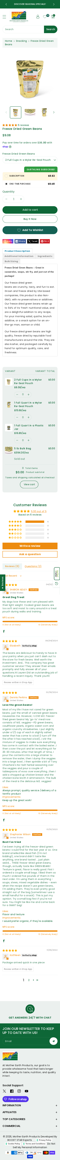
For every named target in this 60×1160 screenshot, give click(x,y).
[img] (9, 585)
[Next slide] (54, 4)
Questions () (33, 566)
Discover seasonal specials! (30, 4)
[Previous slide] (6, 4)
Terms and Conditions (35, 1144)
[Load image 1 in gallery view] (15, 112)
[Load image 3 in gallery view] (44, 112)
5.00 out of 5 (38, 511)
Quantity (8, 192)
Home (8, 41)
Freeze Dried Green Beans (18, 153)
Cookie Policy (14, 1144)
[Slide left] (6, 112)
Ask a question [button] (30, 554)
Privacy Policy (45, 1140)
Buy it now (30, 219)
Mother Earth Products (26, 1136)
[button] (57, 573)
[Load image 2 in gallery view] (30, 112)
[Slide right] (54, 112)
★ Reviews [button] (2, 582)
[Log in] (38, 16)
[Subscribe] (54, 1041)
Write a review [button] (30, 546)
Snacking (21, 41)
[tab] (17, 251)
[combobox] (30, 29)
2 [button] (29, 980)
